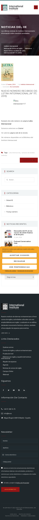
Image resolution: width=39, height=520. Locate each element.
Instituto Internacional (27, 84)
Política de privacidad (12, 515)
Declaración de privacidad (25, 271)
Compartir (28, 160)
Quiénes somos (8, 347)
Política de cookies (10, 271)
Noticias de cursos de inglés (12, 368)
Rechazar (19, 261)
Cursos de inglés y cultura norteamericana (17, 350)
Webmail (6, 374)
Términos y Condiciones (28, 515)
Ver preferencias (19, 267)
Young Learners (12, 212)
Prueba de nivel (8, 354)
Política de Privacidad (22, 483)
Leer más (4, 333)
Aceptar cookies (19, 255)
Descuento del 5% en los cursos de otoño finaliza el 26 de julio (23, 232)
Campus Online (8, 371)
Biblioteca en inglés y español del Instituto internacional (16, 357)
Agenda (5, 365)
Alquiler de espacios (9, 362)
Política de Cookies (25, 514)
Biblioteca (9, 206)
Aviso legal (13, 514)
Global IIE (9, 200)
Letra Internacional (14, 153)
